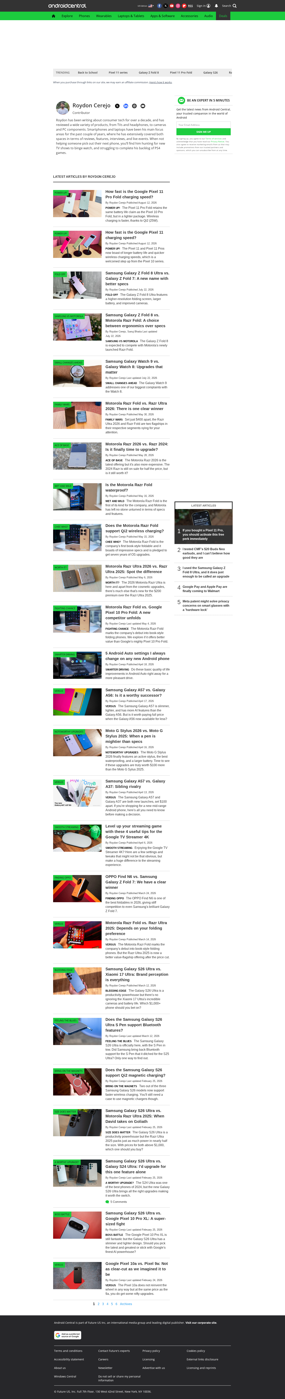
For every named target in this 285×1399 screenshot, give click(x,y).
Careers (103, 1359)
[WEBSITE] (134, 106)
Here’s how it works (160, 82)
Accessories (189, 16)
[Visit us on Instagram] (178, 5)
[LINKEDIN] (126, 106)
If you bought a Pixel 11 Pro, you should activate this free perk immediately (203, 534)
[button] (229, 6)
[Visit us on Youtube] (171, 5)
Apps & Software (162, 16)
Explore (67, 16)
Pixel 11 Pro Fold (181, 72)
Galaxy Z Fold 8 (149, 72)
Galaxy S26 (210, 72)
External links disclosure (202, 1359)
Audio (208, 16)
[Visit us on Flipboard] (184, 5)
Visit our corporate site (201, 1322)
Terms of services (214, 138)
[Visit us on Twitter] (165, 5)
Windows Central (65, 1376)
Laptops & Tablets (131, 16)
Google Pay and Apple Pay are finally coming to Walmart (205, 589)
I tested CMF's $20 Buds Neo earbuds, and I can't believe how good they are (206, 553)
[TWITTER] (117, 106)
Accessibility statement (69, 1359)
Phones (84, 16)
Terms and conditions (68, 1351)
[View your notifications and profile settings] (216, 6)
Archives (126, 1304)
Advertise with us (153, 1368)
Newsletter (105, 1368)
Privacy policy (151, 1351)
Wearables (104, 16)
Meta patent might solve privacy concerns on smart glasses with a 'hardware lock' (206, 605)
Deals (223, 16)
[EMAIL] (143, 106)
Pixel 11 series (118, 72)
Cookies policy (196, 1351)
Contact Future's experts (114, 1351)
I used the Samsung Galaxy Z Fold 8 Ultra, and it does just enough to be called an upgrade (206, 572)
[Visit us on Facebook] (159, 5)
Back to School (88, 72)
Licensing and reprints (201, 1368)
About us (60, 1368)
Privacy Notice (217, 141)
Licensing (148, 1359)
